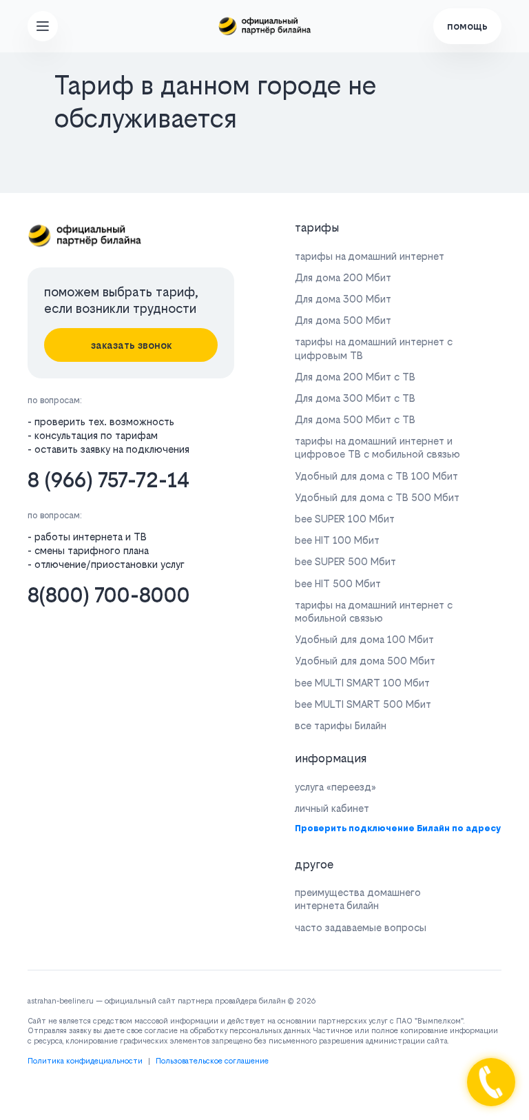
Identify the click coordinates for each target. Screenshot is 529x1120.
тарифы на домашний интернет (369, 256)
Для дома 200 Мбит (343, 277)
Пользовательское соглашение (212, 1061)
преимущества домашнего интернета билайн (358, 898)
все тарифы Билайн (340, 725)
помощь (467, 26)
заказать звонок (131, 345)
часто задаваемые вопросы (360, 927)
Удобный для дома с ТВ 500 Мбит (377, 497)
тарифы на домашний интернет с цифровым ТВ (374, 348)
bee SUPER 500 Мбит (345, 561)
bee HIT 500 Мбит (338, 583)
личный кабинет (332, 808)
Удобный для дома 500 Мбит (365, 660)
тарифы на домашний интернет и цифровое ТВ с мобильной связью (377, 447)
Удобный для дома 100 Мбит (364, 639)
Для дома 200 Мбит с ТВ (355, 377)
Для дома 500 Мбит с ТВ (355, 419)
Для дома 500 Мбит (343, 320)
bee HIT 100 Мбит (337, 540)
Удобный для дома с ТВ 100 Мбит (376, 476)
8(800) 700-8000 (109, 595)
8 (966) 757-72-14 (108, 480)
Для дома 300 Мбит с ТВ (355, 398)
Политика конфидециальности (85, 1061)
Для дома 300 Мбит (343, 299)
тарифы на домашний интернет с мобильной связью (374, 611)
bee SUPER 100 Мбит (345, 519)
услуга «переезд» (335, 787)
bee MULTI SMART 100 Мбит (362, 683)
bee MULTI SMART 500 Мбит (363, 704)
